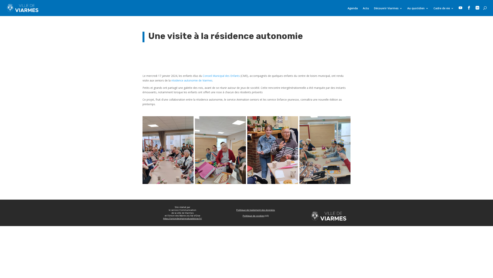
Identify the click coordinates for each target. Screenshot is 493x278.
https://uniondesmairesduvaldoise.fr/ (182, 218)
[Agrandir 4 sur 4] (345, 121)
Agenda (353, 8)
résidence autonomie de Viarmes (191, 80)
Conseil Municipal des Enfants (221, 76)
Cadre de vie (441, 8)
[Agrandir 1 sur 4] (188, 121)
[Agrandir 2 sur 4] (241, 121)
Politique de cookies (253, 215)
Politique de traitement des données (255, 209)
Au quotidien (416, 8)
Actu (366, 8)
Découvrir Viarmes (386, 8)
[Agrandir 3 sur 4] (293, 121)
